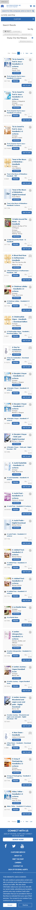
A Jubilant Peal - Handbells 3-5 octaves (18, 581)
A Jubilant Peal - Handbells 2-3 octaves (18, 552)
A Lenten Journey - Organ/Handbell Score (19, 669)
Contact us (18, 866)
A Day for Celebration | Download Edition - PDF (18, 358)
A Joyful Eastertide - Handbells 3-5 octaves (19, 465)
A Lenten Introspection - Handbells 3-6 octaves (19, 652)
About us (18, 856)
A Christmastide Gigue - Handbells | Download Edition (19, 319)
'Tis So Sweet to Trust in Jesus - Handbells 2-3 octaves (16, 77)
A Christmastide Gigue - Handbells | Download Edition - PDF (18, 332)
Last (31, 53)
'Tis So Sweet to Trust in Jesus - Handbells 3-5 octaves (16, 111)
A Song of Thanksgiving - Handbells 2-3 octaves (19, 777)
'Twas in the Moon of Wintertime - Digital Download (19, 192)
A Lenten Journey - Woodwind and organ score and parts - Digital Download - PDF (18, 717)
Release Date (26, 34)
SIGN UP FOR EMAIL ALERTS (18, 869)
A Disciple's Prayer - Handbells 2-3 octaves (19, 376)
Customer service (18, 852)
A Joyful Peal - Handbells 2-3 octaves (18, 495)
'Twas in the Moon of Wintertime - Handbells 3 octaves (17, 204)
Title (8, 31)
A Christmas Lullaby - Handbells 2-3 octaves (19, 288)
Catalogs (4, 1)
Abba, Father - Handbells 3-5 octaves (17, 794)
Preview (15, 81)
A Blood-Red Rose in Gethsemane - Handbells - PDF (18, 271)
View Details (16, 73)
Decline (25, 905)
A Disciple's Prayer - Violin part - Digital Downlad (19, 436)
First (9, 53)
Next (27, 53)
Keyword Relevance (11, 34)
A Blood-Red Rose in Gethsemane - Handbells (19, 257)
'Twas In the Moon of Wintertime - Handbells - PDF (17, 175)
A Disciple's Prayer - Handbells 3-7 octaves (19, 406)
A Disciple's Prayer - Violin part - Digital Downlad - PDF (19, 448)
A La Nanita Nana (19, 607)
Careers (18, 862)
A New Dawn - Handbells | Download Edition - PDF (19, 744)
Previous (14, 53)
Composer (16, 31)
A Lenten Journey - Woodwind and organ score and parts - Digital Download (19, 702)
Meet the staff (18, 859)
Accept (9, 905)
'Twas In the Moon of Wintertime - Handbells (19, 162)
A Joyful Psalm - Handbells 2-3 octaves (16, 535)
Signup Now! (18, 840)
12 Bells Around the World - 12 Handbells (19, 221)
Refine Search (26, 41)
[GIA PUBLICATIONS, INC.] (2, 6)
